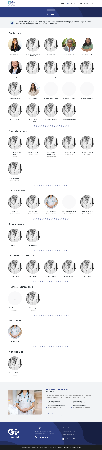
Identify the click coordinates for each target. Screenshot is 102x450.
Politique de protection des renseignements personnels (69, 447)
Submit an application (54, 413)
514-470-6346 (43, 437)
